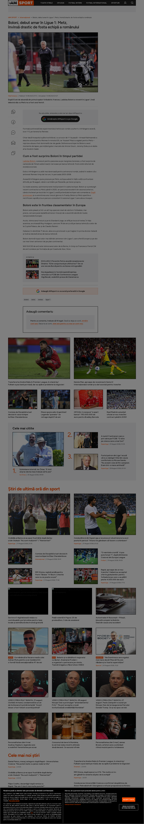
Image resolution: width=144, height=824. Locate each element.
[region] (72, 806)
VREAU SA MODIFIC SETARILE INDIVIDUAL (128, 807)
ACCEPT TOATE (128, 799)
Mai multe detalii (14, 801)
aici (32, 812)
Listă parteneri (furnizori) (73, 804)
